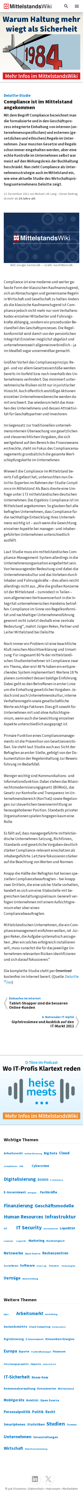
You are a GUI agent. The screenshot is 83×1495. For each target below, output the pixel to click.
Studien (55, 1424)
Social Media (11, 1266)
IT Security (29, 1228)
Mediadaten (70, 1489)
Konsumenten (51, 1228)
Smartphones (14, 1424)
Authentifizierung (33, 1153)
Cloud (64, 1153)
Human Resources (23, 1216)
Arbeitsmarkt (29, 1313)
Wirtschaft (13, 1448)
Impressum (53, 1489)
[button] (66, 6)
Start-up (41, 1266)
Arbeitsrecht (13, 1153)
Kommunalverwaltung (19, 1388)
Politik (38, 1412)
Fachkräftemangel (41, 1351)
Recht (50, 1412)
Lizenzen (8, 1241)
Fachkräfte (48, 1192)
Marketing (36, 1240)
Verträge (12, 1278)
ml (10, 982)
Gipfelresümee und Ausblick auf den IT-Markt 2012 (43, 1022)
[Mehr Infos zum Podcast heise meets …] (41, 1090)
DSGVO (43, 1179)
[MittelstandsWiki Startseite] (26, 6)
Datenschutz (59, 1327)
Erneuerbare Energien (59, 1339)
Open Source (33, 1253)
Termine (72, 1425)
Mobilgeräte (14, 1400)
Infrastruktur (60, 1217)
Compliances (10, 1166)
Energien (32, 1192)
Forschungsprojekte (16, 1364)
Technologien (68, 1266)
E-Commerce (56, 1180)
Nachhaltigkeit (55, 1241)
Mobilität (32, 1400)
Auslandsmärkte (15, 1327)
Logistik (21, 1241)
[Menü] (76, 6)
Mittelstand (66, 1389)
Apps (6, 1314)
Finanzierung (18, 1205)
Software (27, 1265)
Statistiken (36, 1424)
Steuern (54, 1266)
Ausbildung (51, 1314)
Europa (10, 1351)
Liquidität (67, 1228)
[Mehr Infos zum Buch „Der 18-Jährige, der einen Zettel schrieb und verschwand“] (41, 47)
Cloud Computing (39, 1327)
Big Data (50, 1153)
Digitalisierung (20, 1179)
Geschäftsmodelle (54, 1205)
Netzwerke (13, 1253)
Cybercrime (40, 1166)
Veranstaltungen (45, 1437)
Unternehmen (17, 1437)
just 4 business (17, 1489)
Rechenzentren (55, 1253)
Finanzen (59, 1351)
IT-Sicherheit (17, 1377)
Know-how (40, 1377)
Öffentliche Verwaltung (36, 1449)
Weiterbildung (30, 1278)
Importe (36, 1364)
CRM (21, 1166)
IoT (5, 1228)
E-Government (15, 1192)
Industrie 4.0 (49, 1364)
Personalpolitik (17, 1412)
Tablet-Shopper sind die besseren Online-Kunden (38, 1003)
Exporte (24, 1352)
